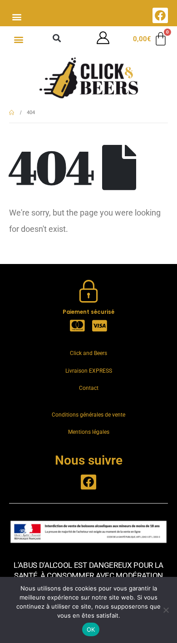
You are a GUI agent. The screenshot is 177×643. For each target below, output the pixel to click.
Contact (88, 388)
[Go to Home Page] (11, 112)
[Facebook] (160, 15)
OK (91, 629)
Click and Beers (88, 353)
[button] (16, 16)
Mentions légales (88, 432)
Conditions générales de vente (88, 415)
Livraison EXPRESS (88, 371)
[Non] (165, 609)
